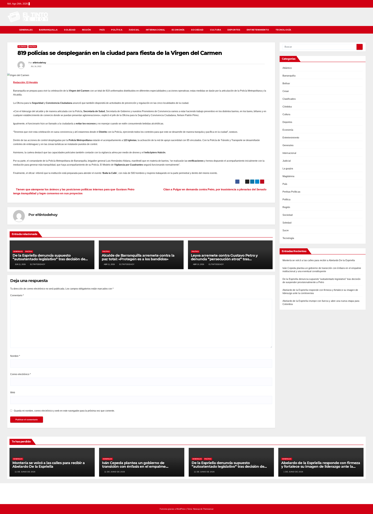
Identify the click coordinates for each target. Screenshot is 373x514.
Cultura (215, 29)
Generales (26, 29)
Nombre (15, 356)
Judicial (134, 29)
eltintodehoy (39, 62)
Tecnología (283, 29)
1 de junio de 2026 (293, 472)
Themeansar (208, 509)
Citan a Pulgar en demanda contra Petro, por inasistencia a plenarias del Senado (215, 189)
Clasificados (289, 99)
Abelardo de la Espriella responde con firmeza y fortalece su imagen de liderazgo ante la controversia (320, 466)
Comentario (17, 295)
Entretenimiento (258, 29)
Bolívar (286, 83)
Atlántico (22, 46)
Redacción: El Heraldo (25, 82)
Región (87, 29)
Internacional (155, 29)
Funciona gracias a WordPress (173, 509)
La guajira (288, 168)
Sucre (286, 230)
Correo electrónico (20, 374)
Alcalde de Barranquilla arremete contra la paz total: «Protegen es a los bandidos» (138, 257)
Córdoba (287, 106)
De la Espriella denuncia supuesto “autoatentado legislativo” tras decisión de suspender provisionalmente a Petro (49, 259)
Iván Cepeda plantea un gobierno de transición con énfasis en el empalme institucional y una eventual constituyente (138, 466)
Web (12, 392)
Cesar (286, 91)
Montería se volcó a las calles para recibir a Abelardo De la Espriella (319, 260)
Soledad (70, 29)
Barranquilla (48, 29)
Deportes (233, 29)
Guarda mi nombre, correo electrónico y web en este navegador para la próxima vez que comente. (64, 410)
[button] (364, 29)
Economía (178, 29)
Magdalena (288, 176)
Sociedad (197, 29)
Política (116, 29)
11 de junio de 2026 (25, 472)
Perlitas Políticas (291, 192)
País (102, 29)
